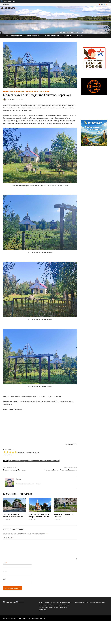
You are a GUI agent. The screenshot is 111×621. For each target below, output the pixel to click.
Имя (5, 563)
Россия (42, 91)
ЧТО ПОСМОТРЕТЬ (17, 36)
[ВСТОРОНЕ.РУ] (55, 19)
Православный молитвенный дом (49, 461)
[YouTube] (99, 4)
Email (5, 571)
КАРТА (6, 36)
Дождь (12, 99)
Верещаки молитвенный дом (17, 461)
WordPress (39, 618)
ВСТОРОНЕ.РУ (22, 618)
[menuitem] (1, 1)
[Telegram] (104, 4)
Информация (67, 36)
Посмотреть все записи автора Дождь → (28, 484)
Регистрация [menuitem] (11, 1)
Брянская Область (9, 91)
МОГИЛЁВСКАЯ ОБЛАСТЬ (52, 36)
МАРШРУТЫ (79, 36)
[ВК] (102, 4)
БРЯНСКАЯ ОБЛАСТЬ (33, 36)
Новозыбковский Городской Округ (27, 91)
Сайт (4, 579)
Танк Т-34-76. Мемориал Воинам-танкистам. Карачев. (13, 516)
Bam (45, 618)
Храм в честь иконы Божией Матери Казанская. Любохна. (39, 516)
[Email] (107, 4)
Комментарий (8, 538)
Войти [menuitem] (5, 1)
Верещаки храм (32, 461)
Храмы (47, 91)
